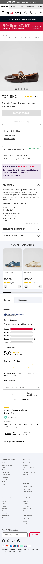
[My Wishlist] (36, 12)
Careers (25, 465)
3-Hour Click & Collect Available (21, 19)
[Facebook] (3, 542)
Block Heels (6, 515)
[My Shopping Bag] (41, 12)
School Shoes (27, 519)
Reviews (8, 300)
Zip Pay (4, 479)
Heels (4, 506)
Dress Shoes (27, 508)
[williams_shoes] (18, 542)
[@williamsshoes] (13, 542)
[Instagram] (8, 542)
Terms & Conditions (9, 551)
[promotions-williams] (21, 30)
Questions (22, 300)
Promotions (6, 475)
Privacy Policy (21, 551)
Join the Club (27, 486)
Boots (4, 518)
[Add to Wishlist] (20, 287)
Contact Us (26, 463)
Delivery (5, 463)
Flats (3, 503)
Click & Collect (7, 465)
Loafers (4, 513)
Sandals (4, 501)
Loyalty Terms (27, 491)
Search (35, 535)
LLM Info (5, 484)
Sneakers (5, 508)
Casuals (25, 503)
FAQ (3, 482)
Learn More (27, 489)
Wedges (5, 511)
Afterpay (5, 477)
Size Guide (6, 472)
